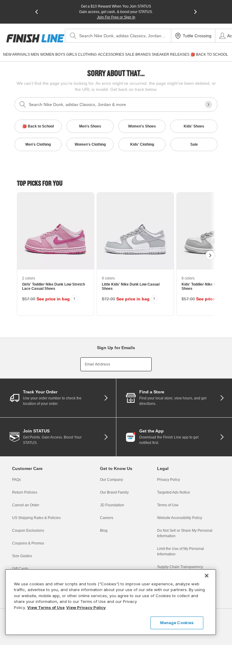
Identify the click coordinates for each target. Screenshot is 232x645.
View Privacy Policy (86, 607)
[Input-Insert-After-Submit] (208, 104)
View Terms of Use (46, 607)
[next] (195, 11)
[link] (35, 38)
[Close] (206, 575)
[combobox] (118, 36)
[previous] (36, 11)
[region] (110, 602)
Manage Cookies (177, 622)
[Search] (73, 36)
